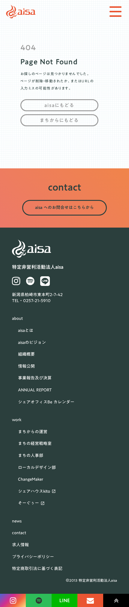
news (17, 521)
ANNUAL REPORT (35, 390)
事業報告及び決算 (35, 378)
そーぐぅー (28, 503)
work (16, 420)
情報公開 (26, 366)
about (17, 319)
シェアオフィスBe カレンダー (46, 402)
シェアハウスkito (34, 492)
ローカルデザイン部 (37, 468)
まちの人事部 (30, 456)
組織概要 (26, 354)
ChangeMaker (30, 480)
